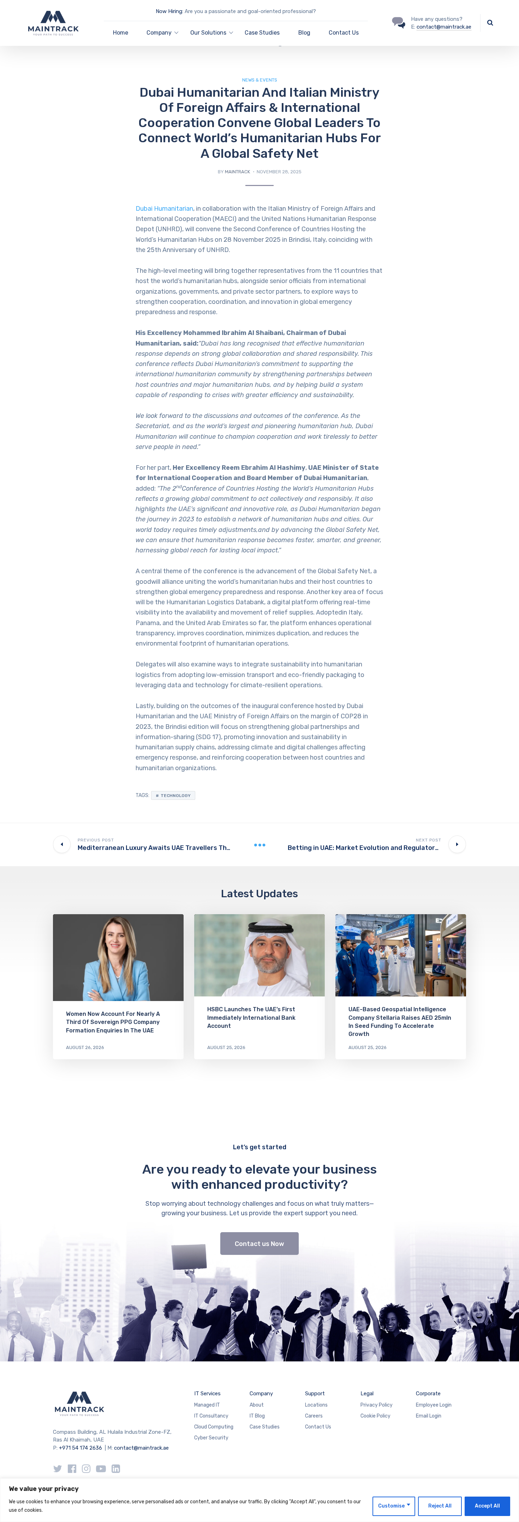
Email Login (428, 1416)
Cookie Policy (375, 1416)
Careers (314, 1416)
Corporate (428, 1393)
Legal (367, 1393)
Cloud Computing (213, 1427)
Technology (176, 795)
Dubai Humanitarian (164, 208)
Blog (304, 32)
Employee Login (434, 1405)
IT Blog (257, 1416)
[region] (259, 1500)
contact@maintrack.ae (444, 27)
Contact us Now (259, 1244)
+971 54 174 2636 (80, 1448)
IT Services (207, 1393)
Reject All (440, 1506)
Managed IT (207, 1405)
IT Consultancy (211, 1416)
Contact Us (344, 32)
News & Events (259, 80)
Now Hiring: (169, 11)
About (257, 1405)
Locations (316, 1405)
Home (120, 32)
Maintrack (237, 171)
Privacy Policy (376, 1405)
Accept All (487, 1506)
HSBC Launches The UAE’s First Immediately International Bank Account (251, 1017)
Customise (391, 1506)
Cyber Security (211, 1438)
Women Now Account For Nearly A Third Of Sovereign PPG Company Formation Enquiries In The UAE (113, 1022)
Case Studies (262, 32)
